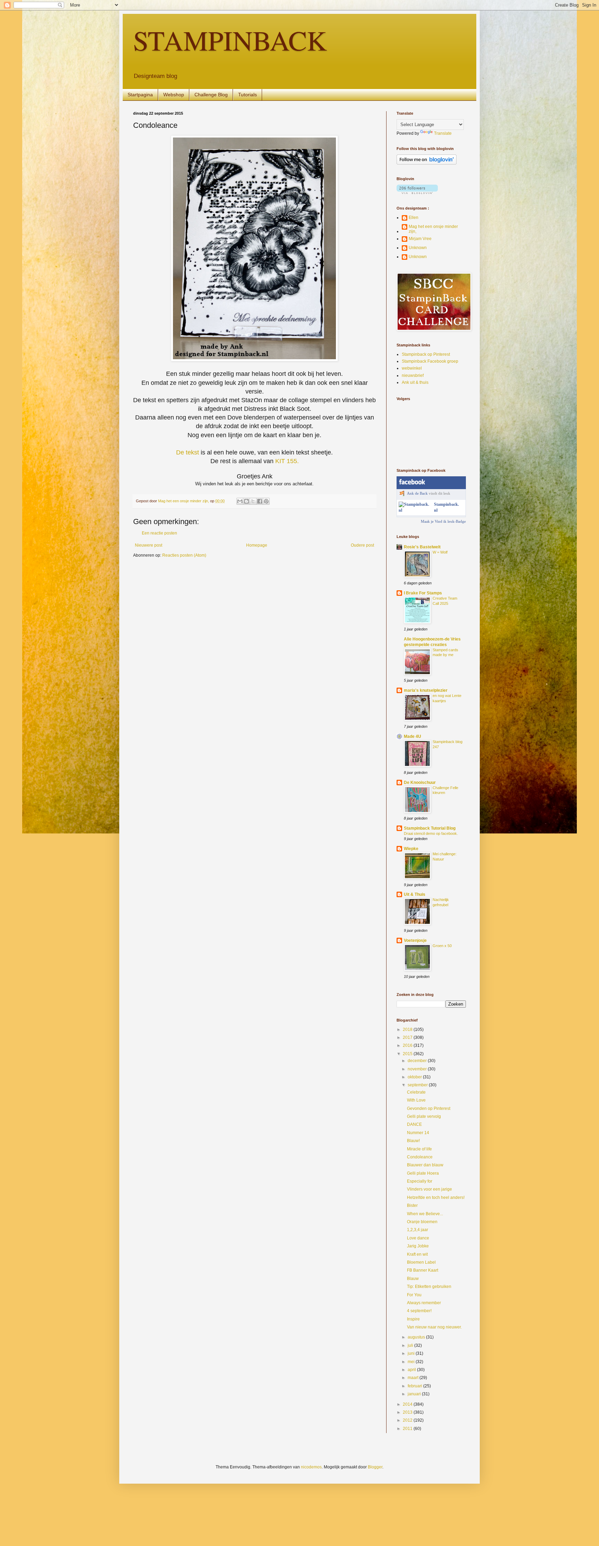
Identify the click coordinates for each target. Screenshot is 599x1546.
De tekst (187, 452)
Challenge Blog (211, 94)
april (412, 1369)
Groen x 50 (442, 946)
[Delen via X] (253, 501)
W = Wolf (440, 552)
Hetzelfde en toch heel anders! (436, 1197)
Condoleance (420, 1157)
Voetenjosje (415, 940)
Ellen (413, 217)
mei (412, 1361)
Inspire (413, 1319)
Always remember (424, 1302)
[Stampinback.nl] (415, 510)
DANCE (414, 1124)
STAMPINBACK (230, 39)
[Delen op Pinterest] (266, 501)
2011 (408, 1428)
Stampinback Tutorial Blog (429, 828)
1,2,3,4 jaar (417, 1229)
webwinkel (412, 368)
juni (412, 1353)
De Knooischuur (420, 782)
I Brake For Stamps (423, 593)
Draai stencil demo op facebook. (431, 833)
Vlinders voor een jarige (429, 1189)
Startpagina (140, 94)
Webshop (173, 94)
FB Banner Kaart (422, 1270)
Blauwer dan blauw (425, 1165)
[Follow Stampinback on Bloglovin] (427, 163)
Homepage (256, 545)
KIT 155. (287, 461)
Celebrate (416, 1092)
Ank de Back (417, 493)
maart (413, 1377)
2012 (408, 1420)
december (418, 1060)
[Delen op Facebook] (259, 501)
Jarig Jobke (418, 1246)
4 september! (419, 1310)
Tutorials (247, 94)
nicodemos (311, 1467)
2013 (408, 1412)
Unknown (418, 247)
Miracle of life (419, 1149)
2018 (408, 1029)
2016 (408, 1045)
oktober (415, 1077)
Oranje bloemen (422, 1221)
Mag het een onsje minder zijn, (433, 229)
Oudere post (362, 545)
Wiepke (411, 848)
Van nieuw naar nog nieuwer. (434, 1327)
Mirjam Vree (420, 238)
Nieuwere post (148, 545)
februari (415, 1386)
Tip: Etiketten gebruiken (429, 1286)
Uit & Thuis (414, 894)
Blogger (375, 1467)
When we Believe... (425, 1213)
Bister (412, 1205)
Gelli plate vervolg (424, 1116)
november (418, 1069)
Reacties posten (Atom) (184, 555)
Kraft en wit (417, 1254)
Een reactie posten (159, 533)
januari (415, 1394)
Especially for (419, 1181)
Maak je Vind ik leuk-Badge (443, 521)
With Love (416, 1100)
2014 (408, 1404)
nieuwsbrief (413, 375)
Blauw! (413, 1140)
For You (414, 1294)
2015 (408, 1053)
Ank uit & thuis (415, 382)
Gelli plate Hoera (423, 1173)
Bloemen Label (421, 1262)
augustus (417, 1337)
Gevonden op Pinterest (428, 1108)
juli (411, 1345)
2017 (408, 1037)
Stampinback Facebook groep (430, 361)
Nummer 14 (418, 1132)
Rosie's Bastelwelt (422, 547)
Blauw (413, 1278)
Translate (443, 133)
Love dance (418, 1238)
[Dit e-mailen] (239, 501)
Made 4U (412, 736)
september (418, 1085)
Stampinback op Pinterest (426, 354)
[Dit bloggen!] (246, 501)
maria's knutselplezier (426, 690)
